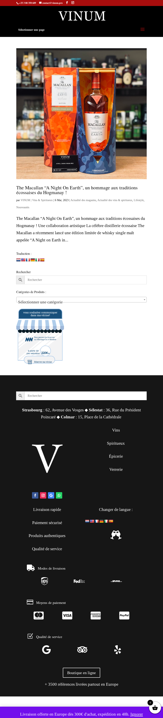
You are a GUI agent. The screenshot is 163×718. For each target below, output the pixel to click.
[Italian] (37, 260)
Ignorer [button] (136, 714)
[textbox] (81, 302)
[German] (33, 260)
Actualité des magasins (83, 200)
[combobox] (81, 299)
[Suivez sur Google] (51, 495)
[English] (23, 260)
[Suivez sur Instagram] (43, 495)
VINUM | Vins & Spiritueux (37, 200)
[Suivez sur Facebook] (35, 495)
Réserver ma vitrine (43, 362)
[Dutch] (18, 260)
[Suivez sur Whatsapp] (59, 495)
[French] (28, 260)
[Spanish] (42, 260)
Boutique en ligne (81, 673)
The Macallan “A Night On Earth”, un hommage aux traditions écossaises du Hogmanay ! (77, 190)
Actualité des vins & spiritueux (114, 200)
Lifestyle (139, 200)
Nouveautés (22, 207)
